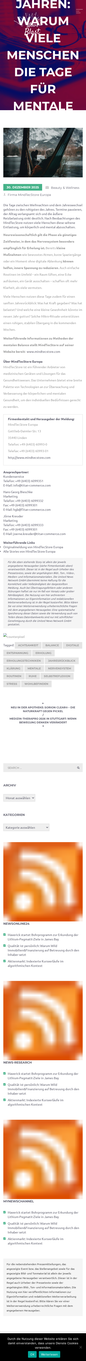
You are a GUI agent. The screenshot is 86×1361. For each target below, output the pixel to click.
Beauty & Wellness (65, 188)
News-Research (17, 1062)
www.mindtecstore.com (43, 351)
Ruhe (33, 676)
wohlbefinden (36, 683)
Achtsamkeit (28, 645)
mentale (34, 668)
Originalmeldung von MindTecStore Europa (33, 547)
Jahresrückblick (61, 660)
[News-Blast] (30, 21)
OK (32, 1354)
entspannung (17, 653)
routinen (14, 676)
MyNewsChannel (18, 1201)
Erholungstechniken (24, 660)
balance (52, 645)
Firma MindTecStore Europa (29, 195)
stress (12, 683)
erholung (43, 653)
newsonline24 (16, 924)
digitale (72, 645)
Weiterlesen (49, 1354)
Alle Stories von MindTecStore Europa (29, 551)
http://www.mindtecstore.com (29, 457)
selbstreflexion (57, 676)
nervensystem (59, 668)
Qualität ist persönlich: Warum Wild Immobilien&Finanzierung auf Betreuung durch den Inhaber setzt (43, 950)
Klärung (13, 668)
